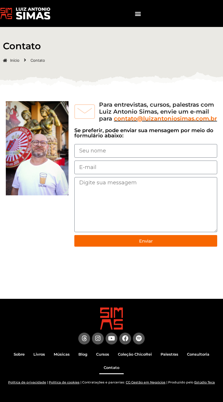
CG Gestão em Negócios (146, 382)
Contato (111, 367)
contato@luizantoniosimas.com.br (165, 118)
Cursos (102, 354)
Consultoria (198, 354)
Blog (82, 354)
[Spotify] (139, 338)
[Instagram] (98, 338)
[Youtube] (111, 338)
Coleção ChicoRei (135, 354)
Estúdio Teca (204, 382)
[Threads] (84, 338)
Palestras (169, 354)
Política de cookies (64, 382)
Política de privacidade (27, 382)
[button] (138, 13)
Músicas (62, 354)
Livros (39, 354)
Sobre (19, 354)
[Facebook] (125, 338)
